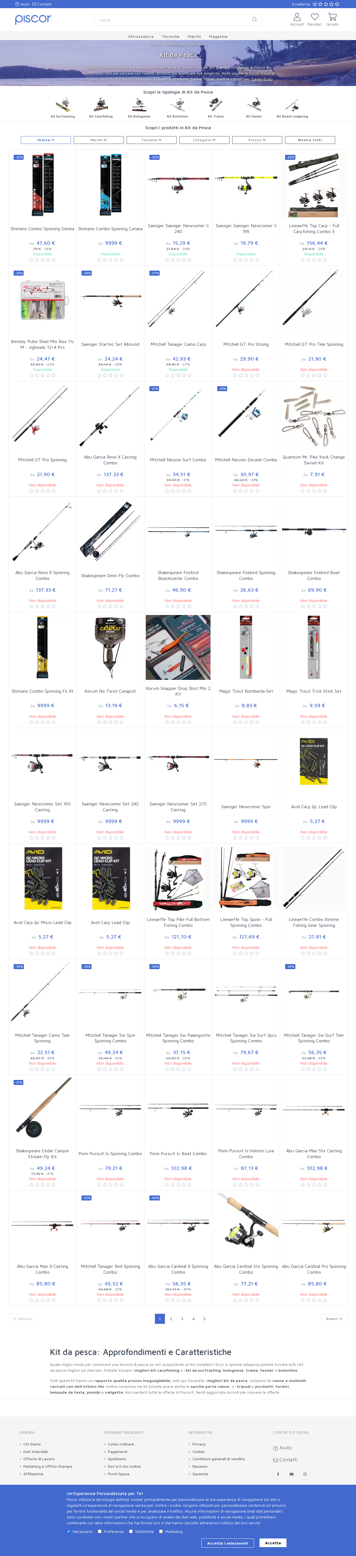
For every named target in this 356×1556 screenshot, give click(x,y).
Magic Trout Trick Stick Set (314, 691)
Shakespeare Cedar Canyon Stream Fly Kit (42, 1153)
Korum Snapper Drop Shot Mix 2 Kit (178, 691)
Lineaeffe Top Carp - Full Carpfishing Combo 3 (314, 228)
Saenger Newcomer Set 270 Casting (178, 806)
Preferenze (114, 1531)
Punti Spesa (118, 1474)
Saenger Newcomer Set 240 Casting (110, 806)
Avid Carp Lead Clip (110, 922)
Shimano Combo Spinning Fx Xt (42, 691)
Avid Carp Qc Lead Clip (314, 806)
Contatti (43, 4)
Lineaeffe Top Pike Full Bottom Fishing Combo (178, 922)
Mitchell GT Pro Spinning (42, 459)
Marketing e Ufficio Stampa (47, 1466)
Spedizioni (117, 1459)
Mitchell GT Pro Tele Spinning (314, 344)
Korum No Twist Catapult (110, 691)
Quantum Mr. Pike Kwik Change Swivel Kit (314, 459)
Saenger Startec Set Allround (110, 344)
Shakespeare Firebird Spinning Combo (246, 575)
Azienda (27, 1432)
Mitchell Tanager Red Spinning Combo (110, 1269)
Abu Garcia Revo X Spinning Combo (42, 575)
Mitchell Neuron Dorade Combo (246, 459)
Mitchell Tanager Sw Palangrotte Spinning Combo (178, 1038)
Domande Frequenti (124, 1432)
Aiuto (24, 4)
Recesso (199, 1466)
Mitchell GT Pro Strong (246, 344)
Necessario (83, 1531)
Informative (201, 1432)
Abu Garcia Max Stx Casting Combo (314, 1153)
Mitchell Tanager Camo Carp (178, 344)
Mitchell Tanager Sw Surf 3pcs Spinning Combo (246, 1038)
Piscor (155, 44)
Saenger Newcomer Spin (246, 806)
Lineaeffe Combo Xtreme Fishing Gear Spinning (314, 922)
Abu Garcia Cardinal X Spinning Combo (178, 1269)
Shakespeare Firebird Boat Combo (314, 575)
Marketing (173, 1531)
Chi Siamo (32, 1444)
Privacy (199, 1444)
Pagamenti (117, 1451)
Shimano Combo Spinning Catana (110, 228)
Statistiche (144, 1531)
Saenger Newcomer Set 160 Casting (42, 806)
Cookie (198, 1451)
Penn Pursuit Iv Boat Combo (178, 1153)
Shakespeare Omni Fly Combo (110, 575)
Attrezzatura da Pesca (187, 44)
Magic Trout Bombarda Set (246, 691)
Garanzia (200, 1474)
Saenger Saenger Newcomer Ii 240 (178, 228)
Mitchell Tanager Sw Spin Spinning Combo (110, 1038)
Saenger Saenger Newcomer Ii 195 (246, 228)
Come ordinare (121, 1444)
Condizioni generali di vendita (218, 1459)
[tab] (51, 1434)
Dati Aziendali (35, 1451)
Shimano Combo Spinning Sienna (42, 228)
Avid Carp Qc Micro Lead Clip (42, 922)
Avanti (332, 1319)
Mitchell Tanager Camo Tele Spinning (42, 1038)
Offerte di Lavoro (39, 1459)
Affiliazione (33, 1474)
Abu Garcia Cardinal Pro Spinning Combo (314, 1269)
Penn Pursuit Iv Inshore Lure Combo (246, 1153)
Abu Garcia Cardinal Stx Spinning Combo (246, 1269)
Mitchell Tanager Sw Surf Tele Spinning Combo (314, 1038)
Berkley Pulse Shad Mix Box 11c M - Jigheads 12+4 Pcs (42, 344)
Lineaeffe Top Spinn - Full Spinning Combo (246, 922)
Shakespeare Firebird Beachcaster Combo (178, 575)
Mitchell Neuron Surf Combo (178, 459)
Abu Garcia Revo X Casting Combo (110, 459)
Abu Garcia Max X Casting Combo (42, 1269)
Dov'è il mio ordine (124, 1466)
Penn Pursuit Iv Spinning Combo (110, 1153)
